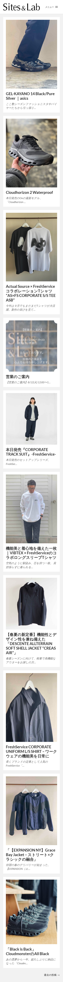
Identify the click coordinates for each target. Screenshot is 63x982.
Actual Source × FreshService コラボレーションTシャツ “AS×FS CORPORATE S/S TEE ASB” (31, 293)
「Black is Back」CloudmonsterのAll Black (27, 951)
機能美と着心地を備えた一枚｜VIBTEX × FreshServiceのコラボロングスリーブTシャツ (31, 553)
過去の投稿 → (52, 974)
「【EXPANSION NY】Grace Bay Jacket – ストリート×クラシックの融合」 (30, 855)
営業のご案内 (17, 376)
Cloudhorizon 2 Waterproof (29, 192)
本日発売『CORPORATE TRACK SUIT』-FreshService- (31, 451)
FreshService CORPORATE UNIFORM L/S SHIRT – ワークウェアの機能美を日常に (31, 751)
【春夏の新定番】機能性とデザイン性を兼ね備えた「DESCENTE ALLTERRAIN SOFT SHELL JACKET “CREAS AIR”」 (31, 643)
